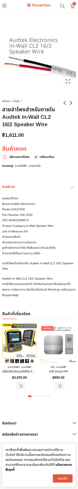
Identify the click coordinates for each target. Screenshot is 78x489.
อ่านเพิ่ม (59, 386)
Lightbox (68, 81)
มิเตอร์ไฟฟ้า (14, 367)
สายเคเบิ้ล (35, 166)
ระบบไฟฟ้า (21, 166)
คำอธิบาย (8, 186)
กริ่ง (52, 367)
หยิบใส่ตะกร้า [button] (21, 386)
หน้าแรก (6, 101)
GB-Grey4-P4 (58, 371)
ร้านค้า (16, 101)
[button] (30, 396)
